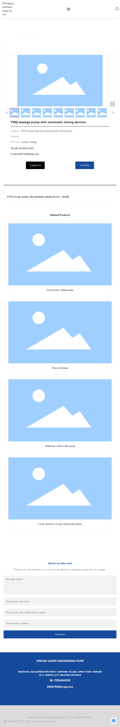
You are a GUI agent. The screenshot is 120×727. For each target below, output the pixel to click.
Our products (24, 39)
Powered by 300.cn (40, 721)
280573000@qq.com (60, 686)
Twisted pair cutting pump (60, 290)
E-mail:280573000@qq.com (25, 154)
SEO (28, 721)
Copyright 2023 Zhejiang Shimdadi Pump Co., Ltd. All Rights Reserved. (59, 717)
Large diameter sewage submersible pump (60, 524)
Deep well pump (60, 368)
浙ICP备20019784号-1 (14, 721)
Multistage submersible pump (60, 446)
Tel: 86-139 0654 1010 (22, 148)
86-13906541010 (60, 680)
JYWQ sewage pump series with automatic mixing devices (59, 39)
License (52, 721)
